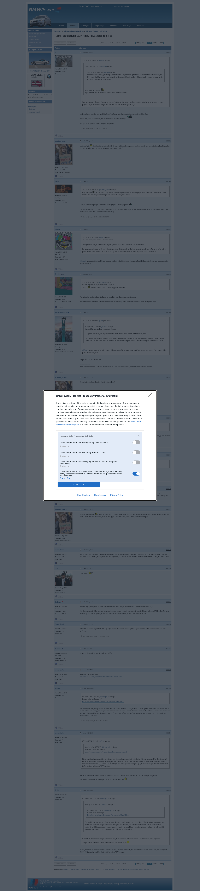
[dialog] (100, 445)
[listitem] (100, 435)
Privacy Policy (116, 495)
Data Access (100, 495)
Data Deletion (83, 495)
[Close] (150, 396)
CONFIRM (78, 485)
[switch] (136, 442)
